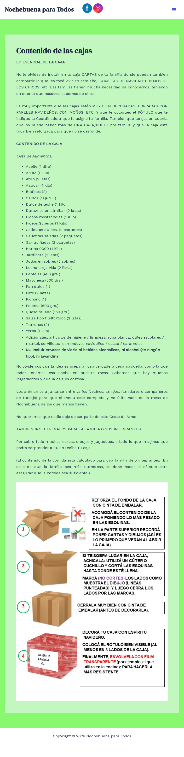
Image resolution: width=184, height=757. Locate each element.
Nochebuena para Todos (39, 9)
